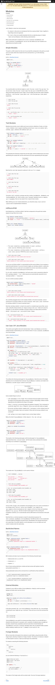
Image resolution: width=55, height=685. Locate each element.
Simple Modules (10, 15)
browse (16, 57)
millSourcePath (10, 18)
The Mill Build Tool (8, 1)
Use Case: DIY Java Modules (12, 20)
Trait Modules (9, 16)
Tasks (7, 680)
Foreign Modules (10, 25)
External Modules (10, 23)
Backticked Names (10, 22)
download (12, 57)
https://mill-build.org (28, 7)
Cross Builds (46, 680)
